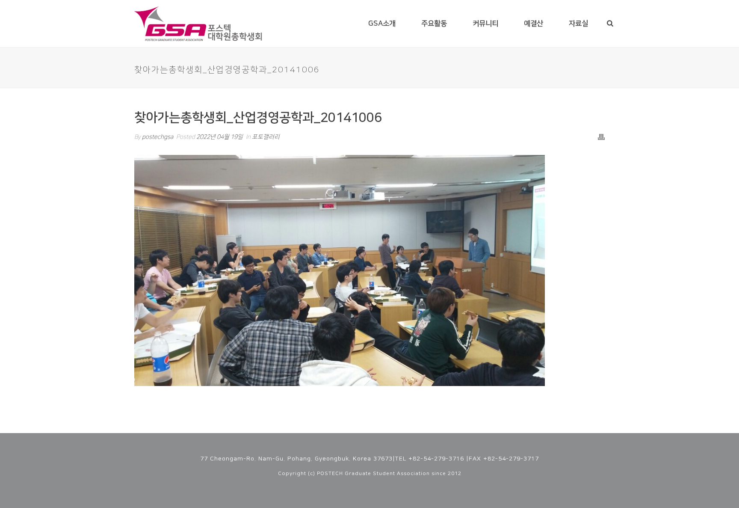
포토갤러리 (266, 137)
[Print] (601, 137)
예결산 (533, 23)
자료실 (578, 23)
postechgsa (157, 137)
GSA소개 (382, 23)
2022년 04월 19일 (219, 137)
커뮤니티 (485, 23)
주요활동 (434, 23)
